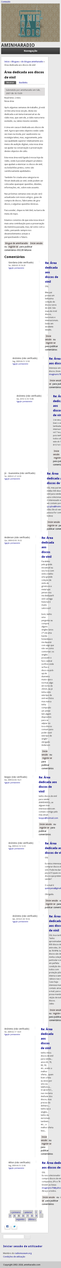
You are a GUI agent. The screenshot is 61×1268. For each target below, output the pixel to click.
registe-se (13, 246)
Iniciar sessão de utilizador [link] (22, 1246)
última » (32, 1219)
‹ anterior (28, 1212)
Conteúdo (5, 1)
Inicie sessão (36, 243)
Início (7, 61)
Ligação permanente (16, 268)
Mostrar (11, 82)
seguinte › (20, 1219)
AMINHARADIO (18, 45)
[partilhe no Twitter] (14, 1228)
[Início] (30, 41)
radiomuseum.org (23, 1253)
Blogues (15, 61)
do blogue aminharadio (32, 61)
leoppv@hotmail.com (48, 818)
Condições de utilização (14, 1256)
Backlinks (23, 82)
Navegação (30, 50)
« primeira (15, 1212)
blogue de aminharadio (16, 243)
